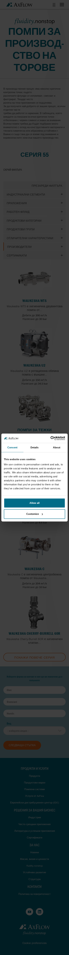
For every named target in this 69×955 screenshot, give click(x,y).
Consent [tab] (12, 447)
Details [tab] (34, 447)
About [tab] (56, 447)
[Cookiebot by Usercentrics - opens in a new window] (50, 438)
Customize (32, 513)
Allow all (34, 502)
